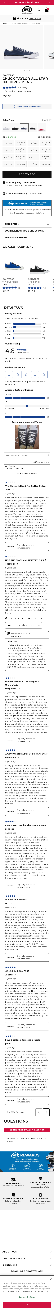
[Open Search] (39, 10)
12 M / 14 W (8, 164)
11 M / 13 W (33, 157)
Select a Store (35, 193)
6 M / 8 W (8, 143)
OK (27, 1305)
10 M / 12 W (8, 157)
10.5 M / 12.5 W (20, 157)
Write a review (9, 91)
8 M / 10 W (8, 150)
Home (4, 23)
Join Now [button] (40, 213)
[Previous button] (5, 2)
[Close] (51, 1279)
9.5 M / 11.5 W (46, 150)
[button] (27, 18)
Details (21, 1186)
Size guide (46, 137)
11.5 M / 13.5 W (46, 157)
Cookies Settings (27, 1297)
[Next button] (49, 2)
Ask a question (24, 91)
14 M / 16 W (33, 164)
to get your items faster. (40, 1187)
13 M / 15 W (20, 164)
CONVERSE (8, 75)
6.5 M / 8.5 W (21, 143)
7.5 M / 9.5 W (46, 143)
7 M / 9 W (33, 143)
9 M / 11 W (33, 150)
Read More (37, 185)
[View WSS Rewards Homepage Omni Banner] (27, 1161)
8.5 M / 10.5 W (20, 150)
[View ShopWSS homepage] (27, 10)
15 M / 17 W (46, 164)
